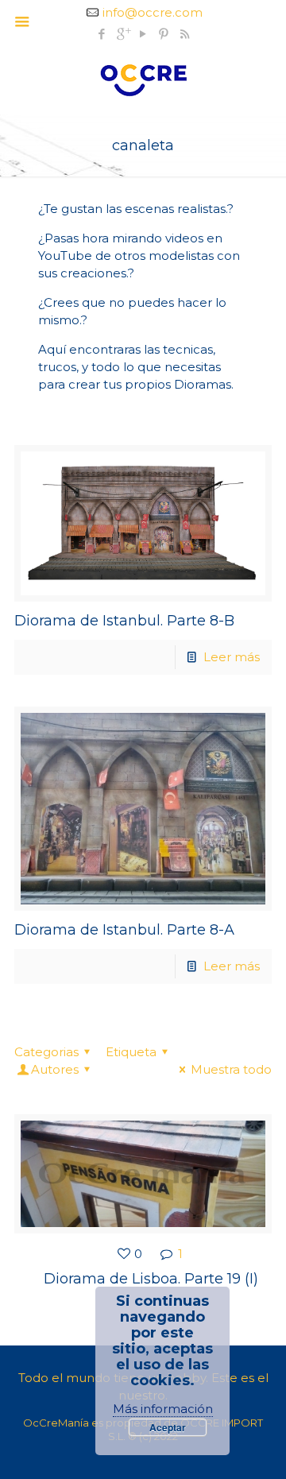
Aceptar (167, 1427)
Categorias (46, 1051)
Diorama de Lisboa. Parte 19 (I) (151, 1278)
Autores (55, 1069)
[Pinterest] (164, 33)
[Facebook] (102, 33)
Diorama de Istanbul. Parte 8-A (124, 930)
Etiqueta (131, 1051)
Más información (163, 1408)
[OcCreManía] (143, 79)
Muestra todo (231, 1069)
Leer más (231, 656)
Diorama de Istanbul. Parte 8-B (124, 620)
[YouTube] (143, 33)
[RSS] (184, 33)
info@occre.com (152, 12)
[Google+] (122, 33)
